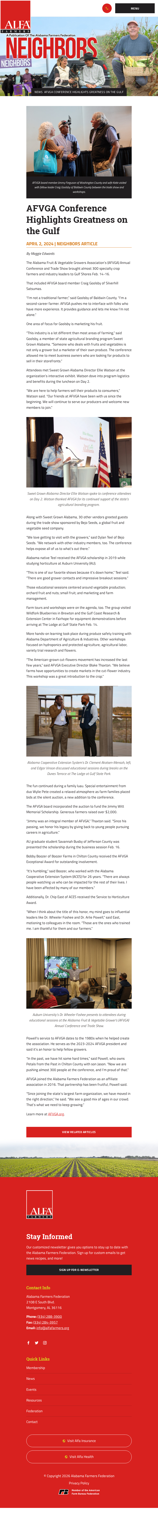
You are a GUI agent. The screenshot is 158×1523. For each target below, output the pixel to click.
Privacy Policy (79, 1483)
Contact (32, 1421)
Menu (135, 8)
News (39, 92)
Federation (34, 1411)
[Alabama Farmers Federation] (39, 1204)
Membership (35, 1367)
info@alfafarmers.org (52, 1328)
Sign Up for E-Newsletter (79, 1270)
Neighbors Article (77, 243)
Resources (34, 1400)
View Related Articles (79, 1132)
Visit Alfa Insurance (81, 1440)
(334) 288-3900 (107, 8)
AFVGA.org (56, 1114)
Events (31, 1389)
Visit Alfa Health (82, 1456)
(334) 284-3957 (45, 1322)
